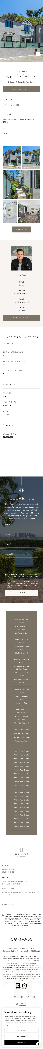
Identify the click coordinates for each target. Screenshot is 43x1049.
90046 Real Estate (21, 804)
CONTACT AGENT (21, 318)
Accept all (21, 1042)
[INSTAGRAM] (15, 997)
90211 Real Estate (21, 755)
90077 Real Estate (21, 815)
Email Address (9, 905)
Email (7, 534)
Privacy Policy (26, 925)
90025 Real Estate (21, 796)
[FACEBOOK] (9, 997)
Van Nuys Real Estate (21, 737)
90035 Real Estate (21, 762)
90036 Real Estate (21, 792)
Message (9, 554)
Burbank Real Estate (21, 733)
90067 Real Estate (21, 759)
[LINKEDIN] (34, 997)
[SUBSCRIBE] (38, 923)
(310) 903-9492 (21, 293)
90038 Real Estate (21, 819)
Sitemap (21, 980)
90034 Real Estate (21, 778)
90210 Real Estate (21, 785)
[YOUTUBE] (21, 997)
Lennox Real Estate (21, 729)
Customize (21, 1036)
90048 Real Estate (21, 766)
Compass (6, 956)
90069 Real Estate (21, 774)
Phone (8, 544)
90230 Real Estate (21, 823)
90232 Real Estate (21, 800)
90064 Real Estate (21, 781)
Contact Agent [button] (21, 89)
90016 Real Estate (21, 807)
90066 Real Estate (21, 826)
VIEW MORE (21, 229)
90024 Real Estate (21, 770)
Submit (21, 593)
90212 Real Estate (21, 751)
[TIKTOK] (27, 997)
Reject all (21, 1030)
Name (7, 524)
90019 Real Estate (21, 811)
